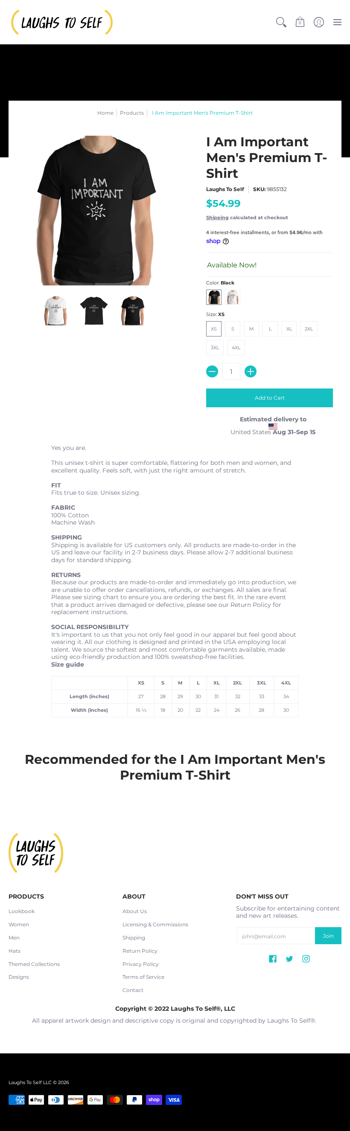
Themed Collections (34, 964)
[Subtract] (212, 371)
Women (19, 924)
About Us (134, 911)
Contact (132, 990)
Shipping (217, 217)
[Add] (251, 371)
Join (328, 936)
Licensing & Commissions (155, 924)
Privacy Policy (140, 964)
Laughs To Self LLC (30, 1082)
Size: (215, 314)
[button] (300, 22)
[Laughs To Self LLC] (62, 22)
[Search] (281, 22)
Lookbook (22, 911)
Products (132, 113)
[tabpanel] (175, 583)
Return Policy (140, 951)
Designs (19, 977)
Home (105, 113)
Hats (14, 951)
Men (14, 937)
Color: (220, 283)
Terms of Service (143, 977)
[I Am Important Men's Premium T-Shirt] (55, 311)
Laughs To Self (225, 189)
